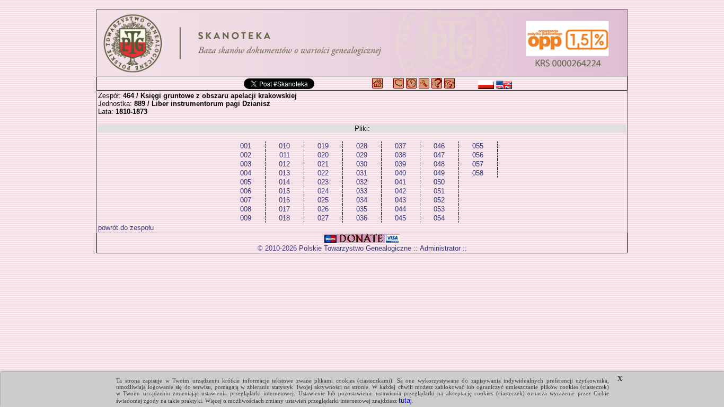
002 (245, 155)
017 (284, 209)
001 (245, 146)
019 (323, 146)
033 (361, 191)
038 (400, 155)
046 (439, 146)
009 (245, 218)
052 (439, 200)
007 (245, 200)
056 (477, 155)
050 (439, 182)
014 (284, 182)
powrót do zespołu (126, 228)
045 (400, 218)
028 (361, 146)
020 (323, 155)
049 (439, 173)
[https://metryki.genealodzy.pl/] (362, 43)
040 (400, 173)
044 (400, 209)
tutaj (405, 400)
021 (323, 164)
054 (439, 218)
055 (477, 146)
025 (323, 200)
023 (323, 182)
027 (323, 218)
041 (400, 182)
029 (361, 155)
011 (284, 155)
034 (361, 200)
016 (284, 200)
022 (323, 173)
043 (400, 200)
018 (284, 218)
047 (439, 155)
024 (323, 191)
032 (361, 182)
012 (284, 164)
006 (245, 191)
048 (439, 164)
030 (361, 164)
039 (400, 164)
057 (477, 164)
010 (284, 146)
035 (361, 209)
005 (245, 182)
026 (323, 209)
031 (361, 173)
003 (245, 164)
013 (284, 173)
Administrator (440, 248)
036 (361, 218)
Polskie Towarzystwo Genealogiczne (355, 248)
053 (439, 209)
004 (245, 173)
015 (284, 191)
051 (439, 191)
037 (400, 146)
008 (245, 209)
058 (477, 173)
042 (400, 191)
